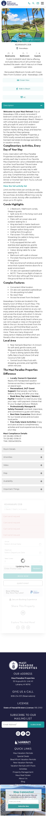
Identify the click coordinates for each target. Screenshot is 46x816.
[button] (23, 792)
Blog (23, 782)
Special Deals (23, 756)
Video (5, 465)
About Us (23, 778)
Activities (23, 769)
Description (8, 105)
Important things (11, 489)
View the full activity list (15, 186)
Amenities (7, 457)
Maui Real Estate (23, 775)
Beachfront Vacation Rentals (23, 759)
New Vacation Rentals (23, 763)
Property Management (23, 772)
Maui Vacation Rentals (23, 753)
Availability (8, 481)
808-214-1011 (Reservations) (23, 696)
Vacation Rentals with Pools (23, 766)
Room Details (9, 449)
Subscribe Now (23, 806)
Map (5, 473)
